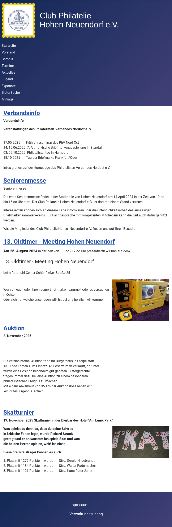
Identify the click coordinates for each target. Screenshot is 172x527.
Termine (8, 66)
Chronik (7, 59)
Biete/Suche (11, 93)
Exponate (9, 86)
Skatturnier (18, 412)
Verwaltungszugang (86, 514)
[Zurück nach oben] (165, 519)
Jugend (7, 79)
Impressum (79, 505)
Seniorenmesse (24, 180)
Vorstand (8, 52)
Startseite (9, 46)
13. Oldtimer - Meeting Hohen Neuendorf (59, 241)
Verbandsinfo (21, 113)
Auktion (14, 328)
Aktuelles (8, 72)
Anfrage (7, 99)
